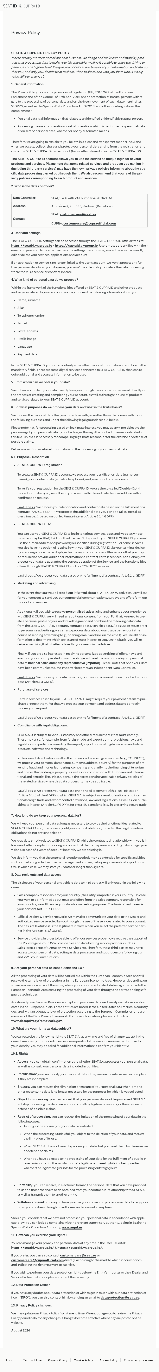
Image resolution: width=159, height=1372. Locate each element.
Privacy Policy (57, 1360)
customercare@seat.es (78, 214)
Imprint (11, 1360)
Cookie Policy (83, 1360)
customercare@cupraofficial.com (89, 223)
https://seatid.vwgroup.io (31, 245)
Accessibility (108, 1360)
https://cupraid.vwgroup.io (76, 245)
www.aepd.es (72, 1227)
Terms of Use (32, 1360)
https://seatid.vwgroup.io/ (32, 1247)
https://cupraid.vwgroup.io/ (79, 1247)
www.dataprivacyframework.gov (36, 1020)
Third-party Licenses (138, 1360)
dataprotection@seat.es (120, 1297)
